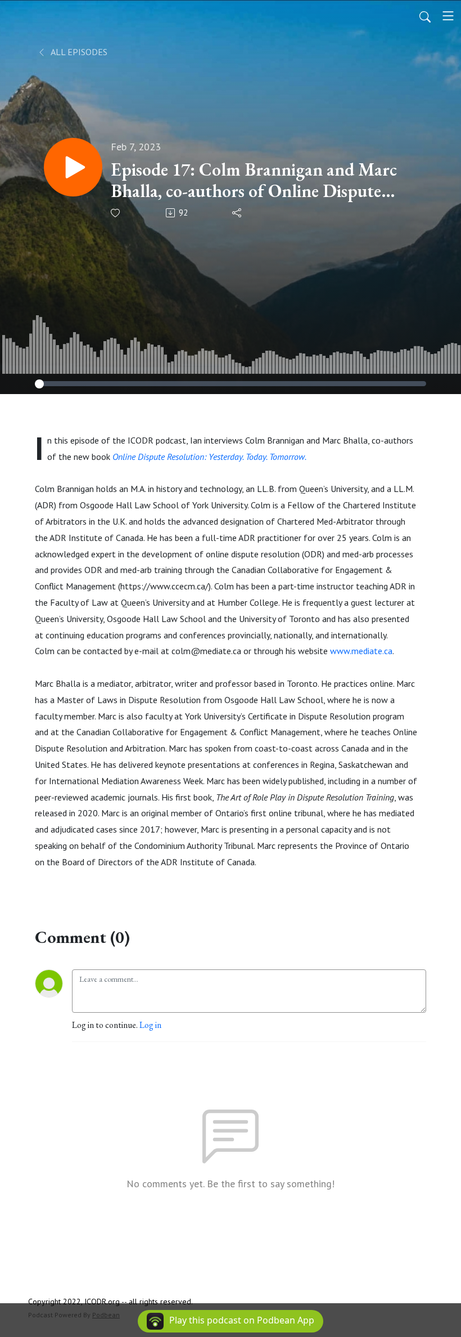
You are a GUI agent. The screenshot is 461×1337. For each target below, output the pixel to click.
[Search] (425, 16)
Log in (150, 1025)
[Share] (237, 212)
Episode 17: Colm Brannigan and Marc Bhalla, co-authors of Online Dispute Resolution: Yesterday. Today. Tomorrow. (254, 180)
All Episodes (78, 51)
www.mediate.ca (361, 650)
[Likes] (116, 213)
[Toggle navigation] (448, 15)
